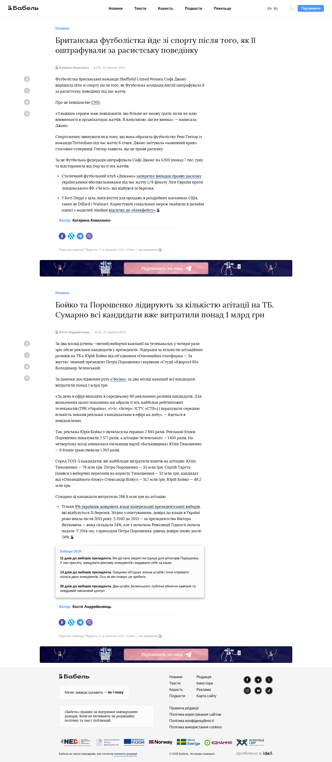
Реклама (203, 690)
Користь (165, 8)
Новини (116, 8)
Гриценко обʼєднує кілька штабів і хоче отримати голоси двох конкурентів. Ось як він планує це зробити (124, 574)
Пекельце (222, 8)
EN (269, 8)
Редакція (203, 677)
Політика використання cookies (195, 727)
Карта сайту (206, 696)
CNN (95, 102)
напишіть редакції (125, 753)
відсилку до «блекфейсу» (132, 210)
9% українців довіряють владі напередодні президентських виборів (137, 507)
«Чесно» (118, 379)
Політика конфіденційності (191, 721)
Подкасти (193, 8)
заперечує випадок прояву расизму (168, 176)
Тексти (140, 8)
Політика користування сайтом (195, 714)
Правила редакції (184, 708)
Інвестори (204, 683)
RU (276, 8)
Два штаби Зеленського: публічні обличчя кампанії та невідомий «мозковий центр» (128, 588)
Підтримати (310, 8)
